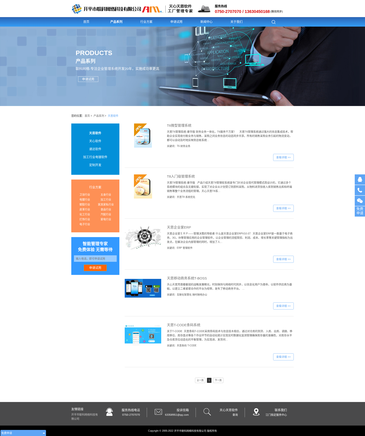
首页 (86, 21)
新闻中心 (206, 21)
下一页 (218, 380)
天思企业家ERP (179, 227)
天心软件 (95, 141)
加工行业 (106, 199)
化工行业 (84, 214)
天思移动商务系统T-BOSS (187, 278)
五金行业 (106, 194)
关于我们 (236, 21)
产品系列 (116, 21)
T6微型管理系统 (179, 125)
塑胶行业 (84, 204)
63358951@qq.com (177, 414)
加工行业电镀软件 (95, 157)
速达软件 (95, 149)
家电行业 (106, 219)
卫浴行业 (84, 194)
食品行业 (106, 209)
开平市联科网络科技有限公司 (84, 416)
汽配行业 (106, 214)
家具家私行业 (106, 204)
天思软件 (113, 115)
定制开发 (95, 165)
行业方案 (146, 21)
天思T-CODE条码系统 (183, 325)
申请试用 (176, 21)
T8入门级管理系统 (181, 176)
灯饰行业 (84, 219)
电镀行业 (84, 199)
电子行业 (84, 224)
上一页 (200, 380)
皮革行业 (84, 209)
